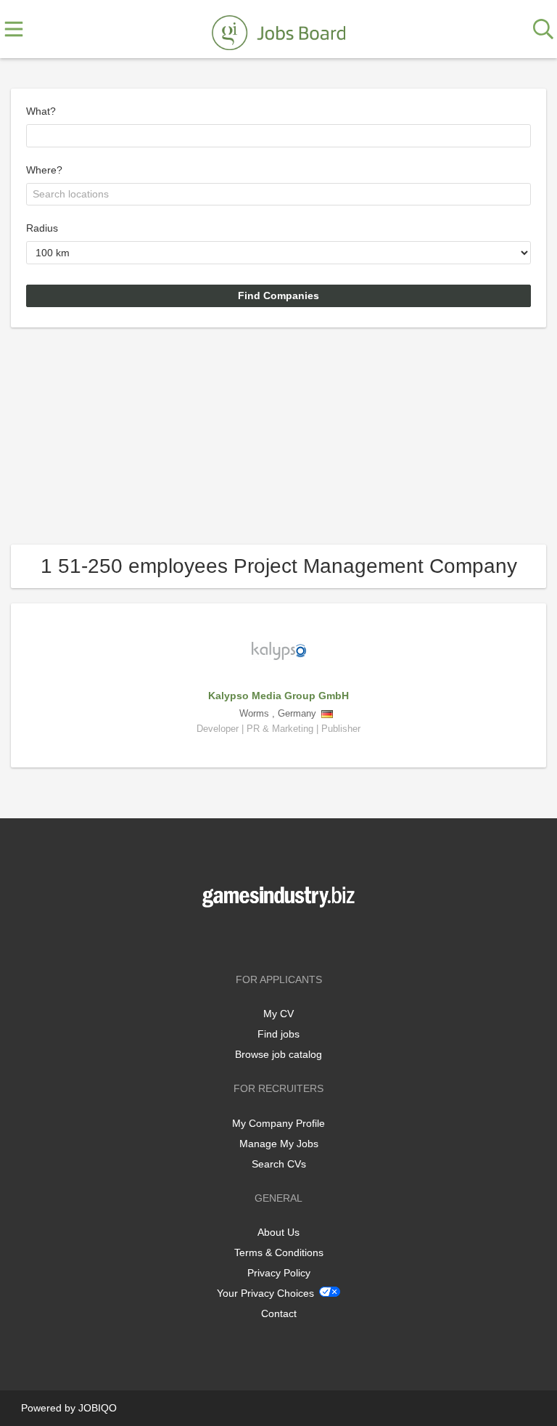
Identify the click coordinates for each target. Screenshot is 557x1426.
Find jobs (278, 1034)
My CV (278, 1013)
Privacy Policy (278, 1273)
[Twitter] (281, 937)
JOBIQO (97, 1408)
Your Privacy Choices (265, 1293)
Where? (44, 170)
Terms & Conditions (278, 1252)
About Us (278, 1232)
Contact (279, 1313)
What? (41, 111)
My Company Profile (278, 1123)
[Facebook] (257, 937)
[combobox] (278, 135)
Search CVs (279, 1164)
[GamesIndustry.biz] (278, 30)
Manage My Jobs (278, 1143)
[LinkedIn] (302, 937)
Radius (42, 228)
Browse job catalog (278, 1054)
